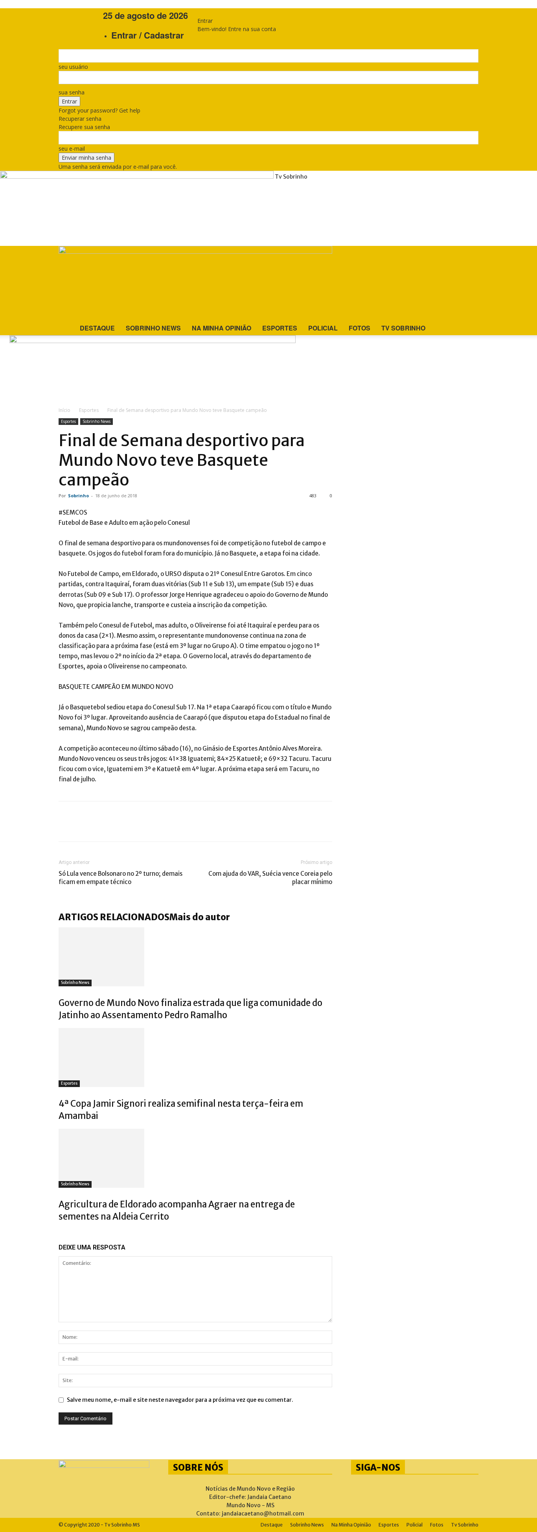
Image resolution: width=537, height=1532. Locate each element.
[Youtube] (82, 15)
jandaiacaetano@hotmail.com (263, 1513)
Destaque (97, 327)
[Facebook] (71, 15)
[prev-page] (61, 1233)
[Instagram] (77, 15)
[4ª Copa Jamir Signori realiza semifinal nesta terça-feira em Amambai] (195, 1057)
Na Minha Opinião (221, 327)
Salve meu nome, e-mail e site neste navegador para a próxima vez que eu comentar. (180, 1399)
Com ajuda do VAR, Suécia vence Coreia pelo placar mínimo (270, 878)
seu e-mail (72, 148)
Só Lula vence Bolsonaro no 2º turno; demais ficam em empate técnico (120, 878)
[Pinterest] (117, 821)
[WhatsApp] (141, 821)
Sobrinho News (153, 327)
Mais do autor (199, 917)
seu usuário (73, 66)
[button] (469, 253)
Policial (323, 327)
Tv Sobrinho (403, 327)
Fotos (359, 327)
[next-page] (65, 1233)
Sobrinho (78, 495)
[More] (165, 821)
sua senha (72, 92)
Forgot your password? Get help (99, 110)
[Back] (199, 12)
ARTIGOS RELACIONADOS (114, 917)
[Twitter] (94, 821)
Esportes (279, 327)
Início (64, 410)
